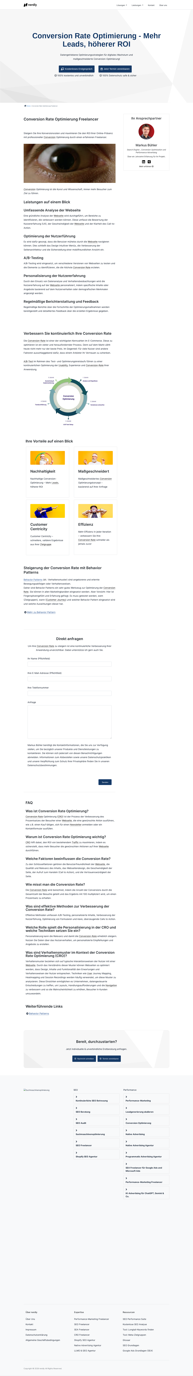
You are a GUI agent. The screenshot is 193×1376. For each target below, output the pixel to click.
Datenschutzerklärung (36, 1335)
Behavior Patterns (33, 579)
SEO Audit (81, 1123)
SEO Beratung (83, 1112)
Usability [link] (63, 365)
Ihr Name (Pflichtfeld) (39, 658)
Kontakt (151, 5)
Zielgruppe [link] (45, 544)
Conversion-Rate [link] (36, 340)
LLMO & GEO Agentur (85, 1350)
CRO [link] (60, 816)
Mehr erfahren (145, 166)
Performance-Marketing (138, 1100)
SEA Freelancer (81, 1329)
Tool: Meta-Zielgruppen (134, 1335)
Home (28, 106)
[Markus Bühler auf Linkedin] (143, 161)
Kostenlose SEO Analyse (135, 1324)
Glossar (126, 1340)
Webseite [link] (59, 215)
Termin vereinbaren (111, 1059)
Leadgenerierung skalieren (139, 1112)
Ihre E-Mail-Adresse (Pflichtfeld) (45, 673)
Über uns (163, 5)
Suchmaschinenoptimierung (90, 1134)
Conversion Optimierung (138, 1123)
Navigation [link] (111, 985)
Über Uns (30, 1319)
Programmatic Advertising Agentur (144, 1156)
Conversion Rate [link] (81, 267)
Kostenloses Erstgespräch (78, 69)
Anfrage (32, 702)
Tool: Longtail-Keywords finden (138, 1329)
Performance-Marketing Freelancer (144, 1182)
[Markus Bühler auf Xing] (149, 161)
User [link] (89, 973)
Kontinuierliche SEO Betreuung (92, 1100)
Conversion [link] (50, 137)
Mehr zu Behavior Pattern (41, 612)
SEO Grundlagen (131, 1345)
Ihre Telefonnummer (38, 687)
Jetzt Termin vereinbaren (117, 69)
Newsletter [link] (76, 824)
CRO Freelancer (82, 1335)
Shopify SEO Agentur (86, 1156)
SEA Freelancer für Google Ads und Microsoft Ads (144, 1169)
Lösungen (121, 5)
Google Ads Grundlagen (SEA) (138, 1350)
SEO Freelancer (84, 1145)
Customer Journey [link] (56, 599)
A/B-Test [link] (28, 361)
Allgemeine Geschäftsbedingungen (43, 1340)
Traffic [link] (75, 842)
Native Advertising (135, 1134)
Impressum (31, 1329)
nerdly (42, 1368)
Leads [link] (55, 482)
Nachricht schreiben (85, 1059)
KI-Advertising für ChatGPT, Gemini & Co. (145, 1195)
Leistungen (137, 5)
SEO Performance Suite (134, 1319)
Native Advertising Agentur (140, 1145)
